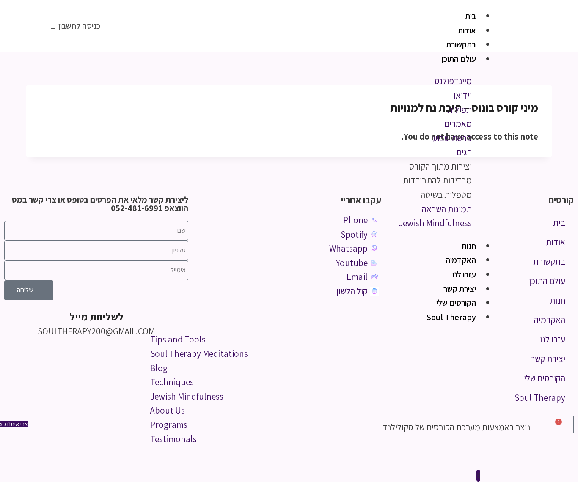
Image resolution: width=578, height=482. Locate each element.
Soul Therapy (451, 317)
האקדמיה (461, 260)
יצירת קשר (459, 288)
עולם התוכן (459, 58)
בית (470, 16)
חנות (469, 246)
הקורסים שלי (456, 302)
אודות (467, 30)
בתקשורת (461, 44)
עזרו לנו (464, 274)
